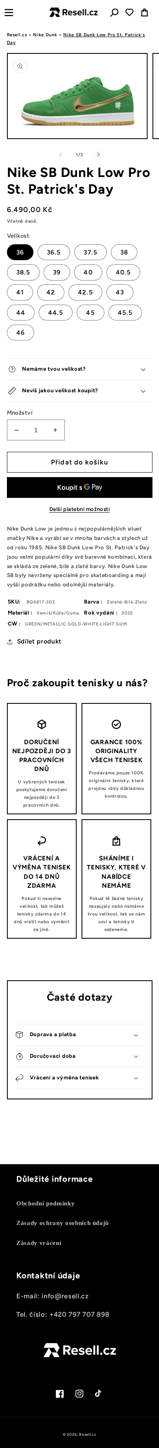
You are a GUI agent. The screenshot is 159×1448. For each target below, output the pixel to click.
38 (124, 252)
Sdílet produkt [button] (39, 641)
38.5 (23, 272)
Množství (20, 412)
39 (57, 272)
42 (50, 292)
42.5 (85, 292)
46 (20, 332)
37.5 (90, 252)
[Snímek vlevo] (61, 155)
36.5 (54, 252)
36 (20, 252)
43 (120, 292)
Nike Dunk (45, 35)
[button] (8, 12)
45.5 (125, 312)
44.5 (55, 312)
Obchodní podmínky (45, 1203)
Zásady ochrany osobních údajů (62, 1222)
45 (90, 312)
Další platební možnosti (79, 509)
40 (88, 272)
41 (20, 292)
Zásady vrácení (38, 1242)
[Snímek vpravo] (98, 155)
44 (20, 312)
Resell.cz (17, 35)
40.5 (123, 272)
